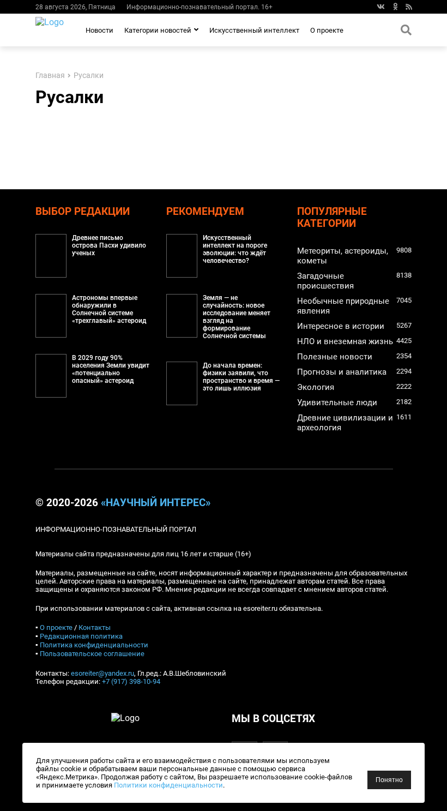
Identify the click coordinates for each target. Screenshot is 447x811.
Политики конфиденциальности (168, 785)
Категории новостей (157, 30)
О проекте (326, 30)
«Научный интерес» (155, 503)
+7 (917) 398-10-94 (131, 681)
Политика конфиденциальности (94, 645)
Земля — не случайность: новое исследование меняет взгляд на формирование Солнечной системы (236, 317)
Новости (99, 30)
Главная (50, 75)
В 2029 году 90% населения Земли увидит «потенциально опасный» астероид (110, 369)
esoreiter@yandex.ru (102, 673)
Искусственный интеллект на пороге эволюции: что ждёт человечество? (235, 249)
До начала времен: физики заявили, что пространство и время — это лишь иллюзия (241, 377)
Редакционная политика (81, 636)
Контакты (94, 627)
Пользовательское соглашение (92, 654)
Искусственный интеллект (254, 30)
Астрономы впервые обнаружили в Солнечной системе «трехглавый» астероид (109, 309)
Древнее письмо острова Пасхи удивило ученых (109, 245)
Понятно (389, 780)
